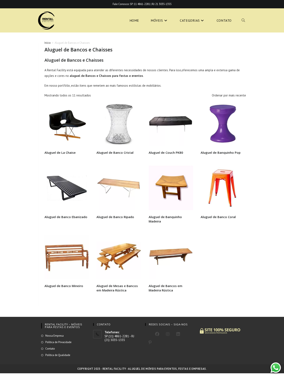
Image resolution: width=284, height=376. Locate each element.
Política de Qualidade (57, 355)
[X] (148, 333)
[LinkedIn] (178, 334)
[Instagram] (168, 334)
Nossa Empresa (54, 335)
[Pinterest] (150, 342)
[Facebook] (157, 334)
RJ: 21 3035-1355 (162, 4)
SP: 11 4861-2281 (140, 4)
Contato (50, 348)
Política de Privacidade (58, 342)
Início (47, 43)
